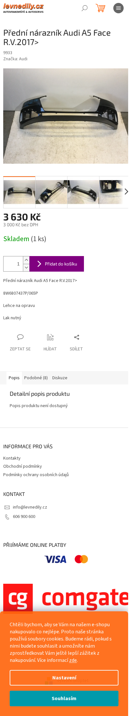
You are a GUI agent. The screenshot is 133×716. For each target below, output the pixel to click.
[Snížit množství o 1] (26, 267)
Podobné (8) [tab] (36, 378)
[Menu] (118, 8)
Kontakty (12, 458)
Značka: (15, 59)
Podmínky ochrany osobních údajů (36, 475)
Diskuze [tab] (59, 378)
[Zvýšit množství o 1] (26, 260)
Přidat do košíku (61, 263)
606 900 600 (24, 516)
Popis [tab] (14, 378)
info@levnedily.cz (30, 507)
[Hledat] (84, 8)
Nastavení (64, 677)
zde (73, 660)
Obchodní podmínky (22, 466)
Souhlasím (64, 698)
